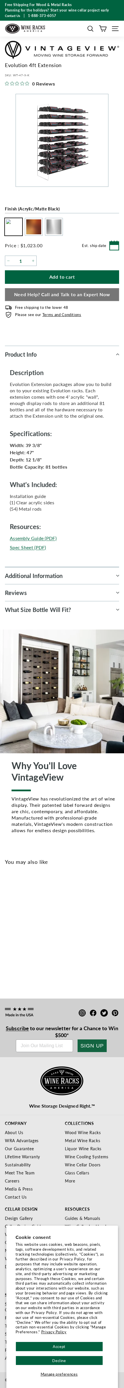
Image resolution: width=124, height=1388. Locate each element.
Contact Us (16, 1197)
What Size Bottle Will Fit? (38, 610)
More (70, 1181)
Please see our (48, 314)
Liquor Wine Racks (83, 1148)
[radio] (12, 226)
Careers (12, 1181)
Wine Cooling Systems (86, 1156)
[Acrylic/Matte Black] (11, 928)
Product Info (21, 354)
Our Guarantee (19, 1148)
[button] (90, 28)
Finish (32, 209)
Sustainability (18, 1165)
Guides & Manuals (82, 1218)
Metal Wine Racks (82, 1140)
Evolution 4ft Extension (29, 947)
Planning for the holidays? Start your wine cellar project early (57, 10)
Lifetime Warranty (22, 1156)
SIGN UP (92, 1046)
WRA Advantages (22, 1140)
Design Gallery (19, 1218)
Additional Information (34, 576)
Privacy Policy (54, 1331)
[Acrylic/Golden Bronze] (21, 928)
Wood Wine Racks (83, 1132)
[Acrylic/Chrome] (30, 928)
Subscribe (17, 1028)
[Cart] (103, 28)
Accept (59, 1346)
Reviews (16, 593)
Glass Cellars (77, 1173)
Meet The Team (20, 1173)
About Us (14, 1132)
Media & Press (19, 1189)
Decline (59, 1360)
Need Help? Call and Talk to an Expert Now (62, 294)
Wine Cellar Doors (83, 1165)
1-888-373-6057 (42, 15)
